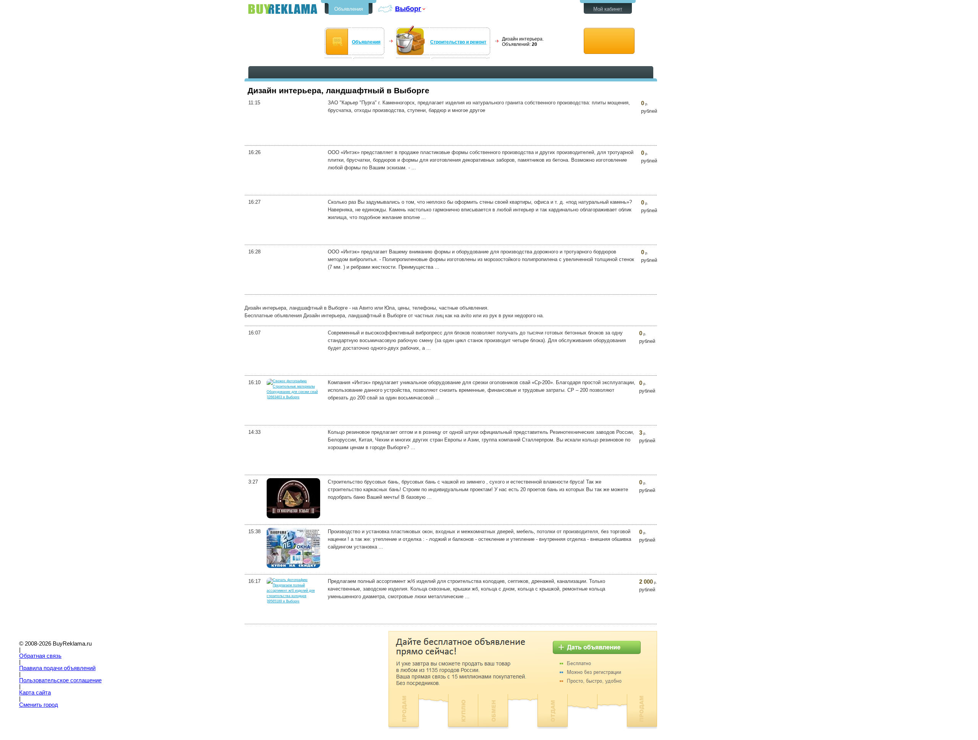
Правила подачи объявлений (57, 668)
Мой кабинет (607, 9)
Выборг (408, 9)
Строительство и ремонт (458, 42)
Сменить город (38, 705)
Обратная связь (40, 656)
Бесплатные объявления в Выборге (282, 9)
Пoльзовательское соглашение (60, 680)
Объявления (348, 9)
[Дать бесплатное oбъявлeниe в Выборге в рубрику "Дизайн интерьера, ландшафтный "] (609, 41)
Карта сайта (35, 693)
